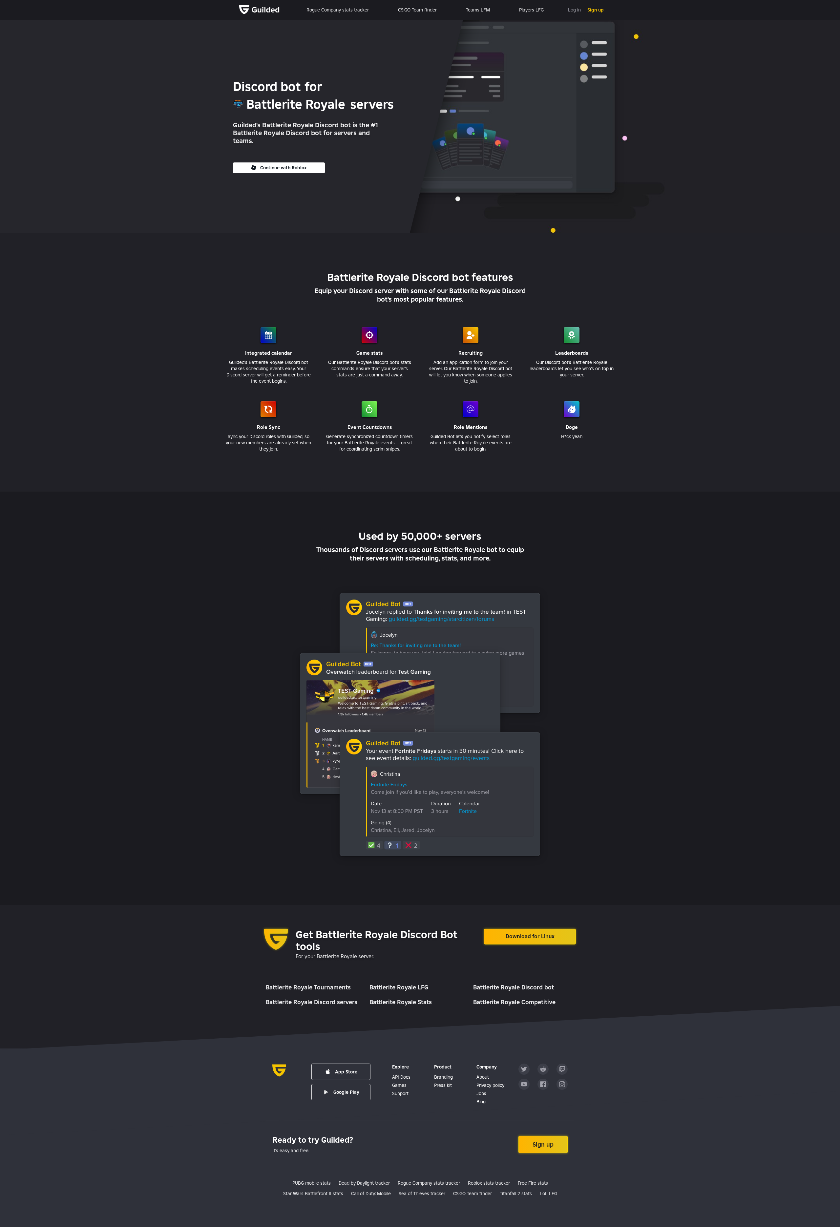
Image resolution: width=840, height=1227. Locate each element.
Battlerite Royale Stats (400, 1002)
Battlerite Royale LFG (398, 987)
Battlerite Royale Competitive (514, 1002)
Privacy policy (490, 1085)
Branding (443, 1077)
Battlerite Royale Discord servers (311, 1002)
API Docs (401, 1077)
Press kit (443, 1085)
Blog (481, 1102)
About (482, 1077)
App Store (346, 1072)
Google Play (346, 1092)
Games (399, 1085)
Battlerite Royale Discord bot (513, 987)
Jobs (481, 1093)
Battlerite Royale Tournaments (308, 987)
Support (400, 1093)
